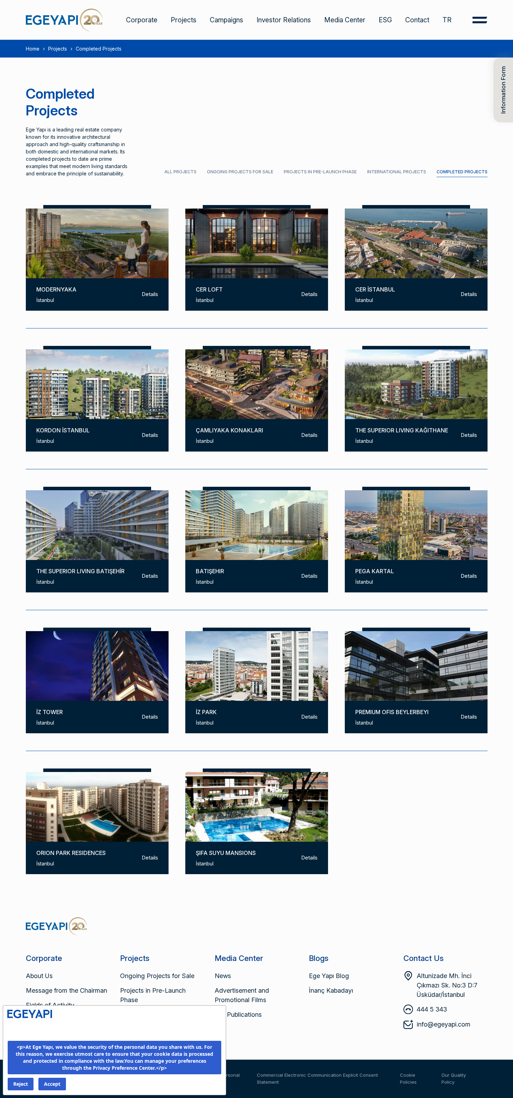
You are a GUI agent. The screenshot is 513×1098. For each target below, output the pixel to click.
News (223, 975)
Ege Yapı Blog (329, 975)
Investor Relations (283, 20)
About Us (39, 975)
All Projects (180, 171)
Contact (417, 20)
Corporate (141, 20)
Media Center (344, 20)
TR (447, 20)
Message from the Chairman (66, 990)
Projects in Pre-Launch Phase (320, 171)
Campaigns (226, 20)
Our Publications (238, 1014)
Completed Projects (462, 171)
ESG (385, 20)
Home (32, 49)
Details (150, 294)
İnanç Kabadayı (331, 990)
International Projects (396, 171)
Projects (183, 20)
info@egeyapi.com (443, 1024)
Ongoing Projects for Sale (240, 171)
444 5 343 (432, 1009)
